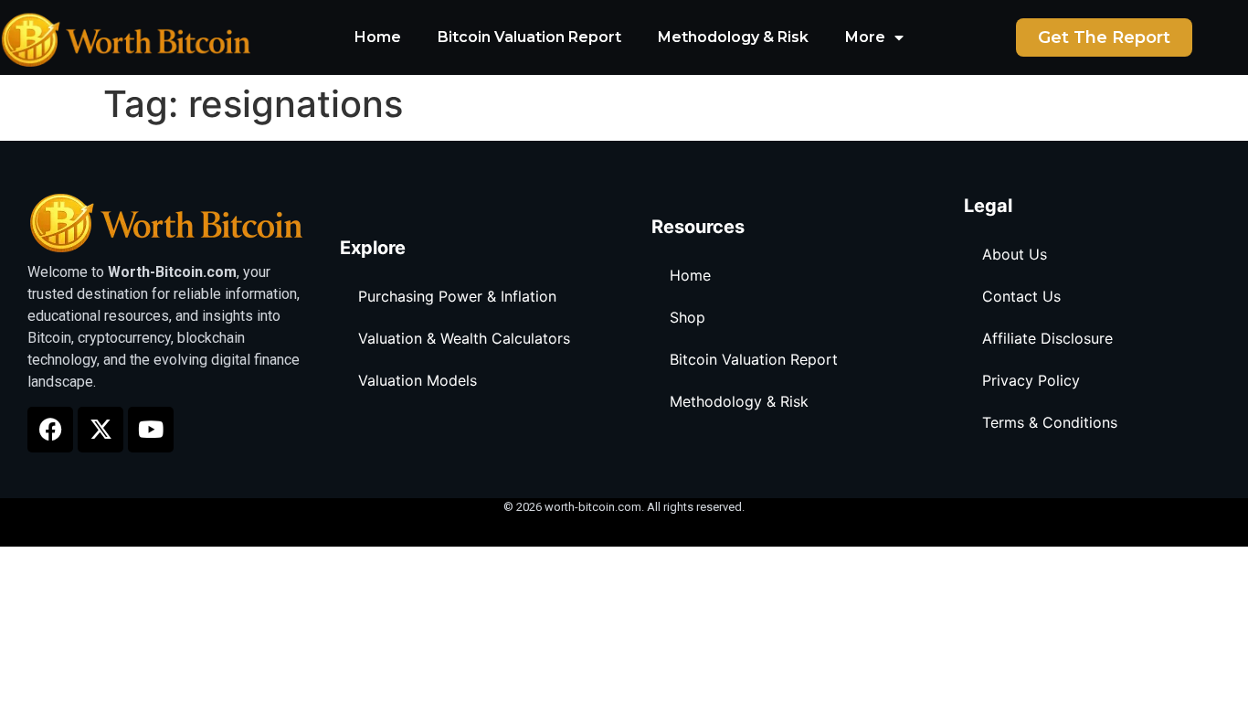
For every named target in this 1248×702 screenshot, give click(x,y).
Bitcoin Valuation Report (529, 37)
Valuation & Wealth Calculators (464, 338)
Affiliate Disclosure (1047, 338)
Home (377, 37)
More (865, 37)
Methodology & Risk (733, 37)
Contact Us (1021, 296)
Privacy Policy (1031, 380)
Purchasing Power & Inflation (457, 296)
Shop (687, 317)
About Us (1014, 254)
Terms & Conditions (1049, 422)
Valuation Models (417, 380)
